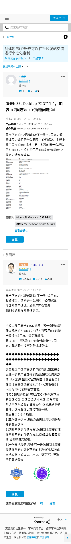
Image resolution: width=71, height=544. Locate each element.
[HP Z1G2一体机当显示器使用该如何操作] (27, 66)
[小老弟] (11, 80)
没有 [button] (52, 503)
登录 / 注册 (59, 18)
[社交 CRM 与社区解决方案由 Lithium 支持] (42, 520)
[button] (63, 76)
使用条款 (32, 537)
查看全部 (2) (21, 230)
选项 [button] (65, 37)
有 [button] (41, 503)
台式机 (11, 37)
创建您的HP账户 (15, 58)
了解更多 (38, 58)
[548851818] (11, 268)
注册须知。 (45, 537)
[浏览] (6, 18)
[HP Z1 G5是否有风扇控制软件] (23, 66)
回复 (15, 239)
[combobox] (35, 27)
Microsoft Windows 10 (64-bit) (33, 217)
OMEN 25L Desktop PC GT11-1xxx (35, 224)
